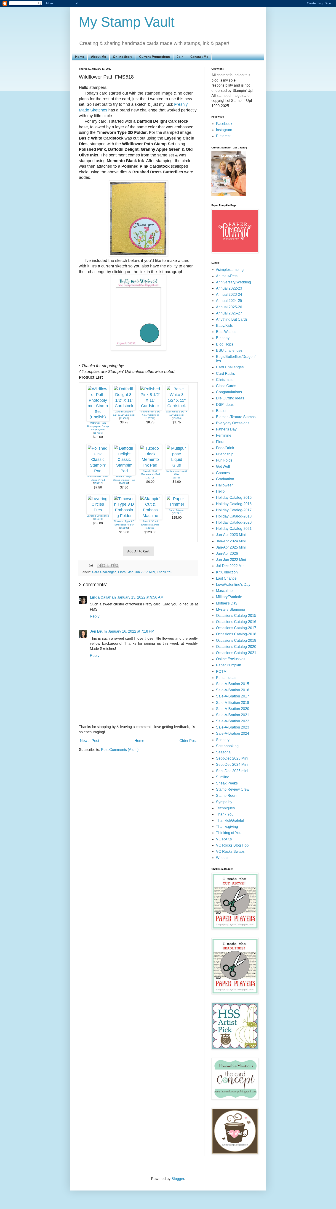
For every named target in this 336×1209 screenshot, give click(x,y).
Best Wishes (226, 332)
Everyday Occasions (232, 423)
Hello (220, 491)
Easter (221, 411)
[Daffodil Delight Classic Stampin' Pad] (124, 471)
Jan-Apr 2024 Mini (231, 541)
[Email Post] (90, 565)
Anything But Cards (232, 319)
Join (180, 56)
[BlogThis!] (103, 565)
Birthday (222, 338)
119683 (124, 418)
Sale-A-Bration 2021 (232, 715)
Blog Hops (224, 344)
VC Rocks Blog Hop (232, 845)
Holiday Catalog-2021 (234, 529)
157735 (98, 433)
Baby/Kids (224, 325)
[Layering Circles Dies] (97, 510)
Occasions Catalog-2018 (236, 634)
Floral (122, 572)
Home (79, 56)
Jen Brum (98, 631)
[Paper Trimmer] (176, 504)
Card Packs (225, 373)
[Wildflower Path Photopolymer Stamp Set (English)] (97, 417)
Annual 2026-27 (229, 313)
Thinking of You (228, 833)
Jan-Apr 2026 (227, 553)
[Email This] (99, 565)
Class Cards (226, 386)
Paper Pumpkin (228, 665)
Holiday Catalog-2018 (234, 516)
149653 (150, 528)
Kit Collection (227, 572)
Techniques (225, 808)
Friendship (224, 454)
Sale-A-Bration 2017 (232, 696)
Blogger (177, 1179)
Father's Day (226, 429)
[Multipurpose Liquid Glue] (176, 465)
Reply (94, 616)
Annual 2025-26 (229, 307)
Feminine (223, 435)
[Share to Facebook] (112, 565)
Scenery (222, 740)
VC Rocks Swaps (230, 851)
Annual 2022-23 (229, 288)
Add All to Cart (138, 551)
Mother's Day (226, 603)
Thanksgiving (227, 827)
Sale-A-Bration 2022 (232, 721)
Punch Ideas (226, 678)
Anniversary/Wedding (233, 282)
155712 (98, 483)
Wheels (222, 858)
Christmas (224, 380)
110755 (177, 477)
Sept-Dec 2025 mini (232, 771)
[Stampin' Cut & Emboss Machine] (150, 515)
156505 (124, 528)
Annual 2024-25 (229, 301)
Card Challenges (104, 572)
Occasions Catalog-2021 (236, 653)
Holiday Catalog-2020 (234, 522)
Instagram (224, 130)
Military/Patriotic (229, 597)
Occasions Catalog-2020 (236, 647)
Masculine (224, 591)
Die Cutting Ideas (230, 398)
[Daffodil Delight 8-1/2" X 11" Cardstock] (124, 406)
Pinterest (223, 136)
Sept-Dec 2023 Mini (232, 758)
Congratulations (229, 392)
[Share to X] (108, 565)
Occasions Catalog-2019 (236, 640)
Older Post (188, 741)
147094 (124, 483)
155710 (150, 418)
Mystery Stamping (230, 609)
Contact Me (199, 56)
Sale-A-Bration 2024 (232, 733)
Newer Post (89, 741)
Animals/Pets (226, 276)
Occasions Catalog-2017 (236, 628)
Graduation (225, 479)
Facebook (224, 124)
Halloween (225, 485)
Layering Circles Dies (98, 516)
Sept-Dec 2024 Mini (232, 764)
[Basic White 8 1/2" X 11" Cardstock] (176, 406)
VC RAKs (224, 839)
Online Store (122, 56)
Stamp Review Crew (232, 789)
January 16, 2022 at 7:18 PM (131, 631)
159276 (177, 418)
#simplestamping (230, 270)
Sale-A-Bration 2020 (232, 709)
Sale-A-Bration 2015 (232, 684)
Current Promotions (154, 56)
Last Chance (226, 578)
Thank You (164, 572)
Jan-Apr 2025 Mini (231, 547)
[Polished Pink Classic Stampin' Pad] (97, 471)
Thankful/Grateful (230, 820)
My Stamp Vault (127, 22)
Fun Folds (224, 460)
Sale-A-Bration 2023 (232, 727)
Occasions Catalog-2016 (236, 622)
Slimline (222, 777)
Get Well (223, 466)
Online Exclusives (230, 659)
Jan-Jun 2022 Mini (141, 572)
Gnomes (223, 473)
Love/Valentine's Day (233, 584)
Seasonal (224, 752)
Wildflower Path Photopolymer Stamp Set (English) (98, 426)
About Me (98, 56)
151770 (98, 519)
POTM (221, 671)
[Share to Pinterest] (116, 565)
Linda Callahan (103, 597)
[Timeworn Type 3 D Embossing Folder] (124, 515)
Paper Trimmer (176, 510)
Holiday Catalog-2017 (234, 510)
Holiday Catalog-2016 (234, 504)
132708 (150, 477)
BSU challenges (229, 350)
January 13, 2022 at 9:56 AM (140, 597)
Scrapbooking (227, 746)
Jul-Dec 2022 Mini (230, 566)
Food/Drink (225, 448)
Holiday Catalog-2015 (234, 497)
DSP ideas (225, 405)
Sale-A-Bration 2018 (232, 703)
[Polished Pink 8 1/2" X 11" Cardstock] (150, 406)
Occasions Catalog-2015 (236, 616)
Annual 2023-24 (229, 294)
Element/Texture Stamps (236, 417)
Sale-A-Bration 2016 (232, 690)
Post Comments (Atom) (120, 750)
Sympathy (224, 802)
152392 (177, 513)
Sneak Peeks (227, 783)
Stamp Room (226, 795)
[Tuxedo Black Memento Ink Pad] (150, 465)
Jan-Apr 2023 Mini (231, 535)
